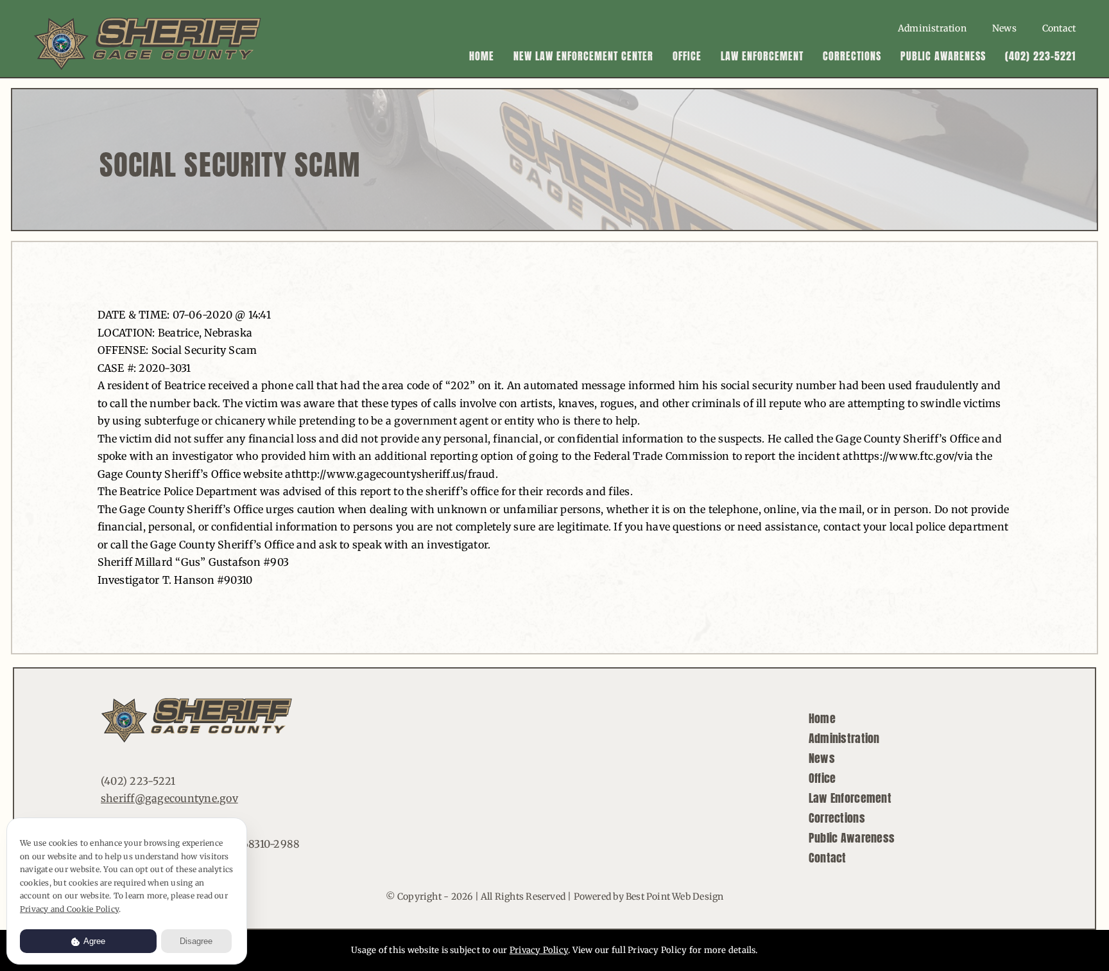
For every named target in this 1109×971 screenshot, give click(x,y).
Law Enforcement (850, 798)
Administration (844, 738)
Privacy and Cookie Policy (69, 909)
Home (822, 718)
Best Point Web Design (674, 896)
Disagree (196, 941)
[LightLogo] (147, 21)
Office (822, 778)
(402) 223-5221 (138, 780)
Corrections (837, 818)
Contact (828, 857)
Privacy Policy (539, 950)
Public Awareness (852, 837)
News (822, 758)
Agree (93, 941)
